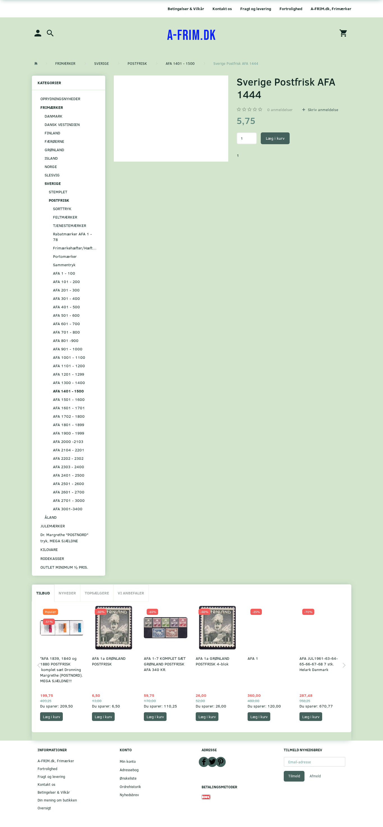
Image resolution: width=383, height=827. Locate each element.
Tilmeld (294, 775)
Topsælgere (97, 593)
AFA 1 (253, 658)
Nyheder (67, 593)
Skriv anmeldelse (322, 109)
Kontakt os (222, 8)
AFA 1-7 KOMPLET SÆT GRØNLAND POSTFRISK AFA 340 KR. (165, 664)
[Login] (38, 33)
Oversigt (44, 807)
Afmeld (315, 775)
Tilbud (43, 593)
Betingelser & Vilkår (186, 8)
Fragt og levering (255, 8)
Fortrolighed (291, 8)
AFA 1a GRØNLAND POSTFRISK (109, 661)
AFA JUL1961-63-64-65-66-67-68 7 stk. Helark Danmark (318, 664)
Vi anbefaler (131, 593)
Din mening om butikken (57, 800)
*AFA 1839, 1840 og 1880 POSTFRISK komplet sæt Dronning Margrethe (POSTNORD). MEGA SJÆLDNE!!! (61, 669)
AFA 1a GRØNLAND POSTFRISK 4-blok (212, 661)
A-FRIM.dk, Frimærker (331, 8)
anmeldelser (280, 109)
